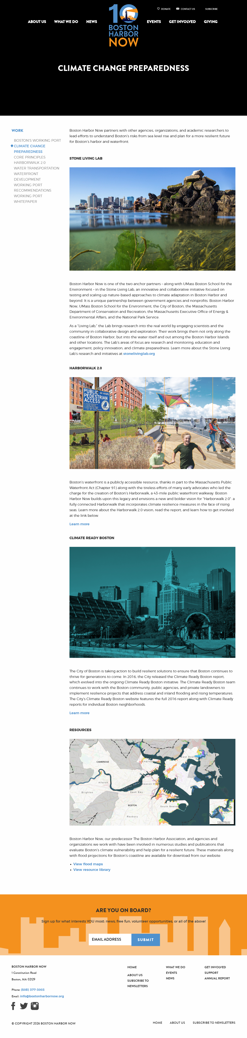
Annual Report (217, 978)
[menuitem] (38, 22)
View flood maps (88, 864)
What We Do (66, 21)
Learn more (79, 524)
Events (154, 21)
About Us (37, 21)
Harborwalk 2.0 (30, 163)
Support (211, 973)
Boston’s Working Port (37, 140)
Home (132, 967)
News (91, 21)
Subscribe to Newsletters (214, 1022)
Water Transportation (36, 168)
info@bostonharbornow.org (42, 996)
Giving (210, 21)
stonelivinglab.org (139, 354)
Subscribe (211, 9)
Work (17, 130)
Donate (166, 9)
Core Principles (30, 157)
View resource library (91, 870)
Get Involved (182, 21)
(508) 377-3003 (33, 989)
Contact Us (188, 9)
